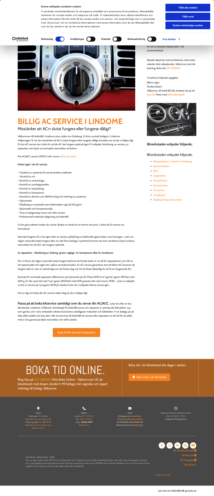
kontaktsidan (136, 416)
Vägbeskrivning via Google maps (38, 419)
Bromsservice (160, 185)
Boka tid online (68, 156)
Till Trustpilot (188, 460)
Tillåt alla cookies (187, 7)
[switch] (90, 39)
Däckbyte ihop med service (167, 199)
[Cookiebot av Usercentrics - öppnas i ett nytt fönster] (20, 39)
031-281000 (173, 68)
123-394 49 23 (137, 425)
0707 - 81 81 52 (86, 419)
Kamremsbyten (161, 166)
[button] (76, 332)
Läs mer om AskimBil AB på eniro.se (177, 490)
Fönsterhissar (160, 180)
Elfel (155, 171)
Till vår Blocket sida (184, 450)
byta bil (151, 94)
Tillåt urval (188, 16)
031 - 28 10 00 (88, 416)
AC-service (158, 190)
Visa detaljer (169, 39)
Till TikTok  (190, 464)
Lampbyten (159, 195)
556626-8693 (86, 422)
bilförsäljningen (175, 94)
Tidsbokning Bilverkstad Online (130, 419)
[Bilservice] (76, 71)
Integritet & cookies (163, 475)
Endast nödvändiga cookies (188, 25)
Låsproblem (159, 175)
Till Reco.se (189, 455)
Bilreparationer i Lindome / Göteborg (172, 161)
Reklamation (84, 425)
